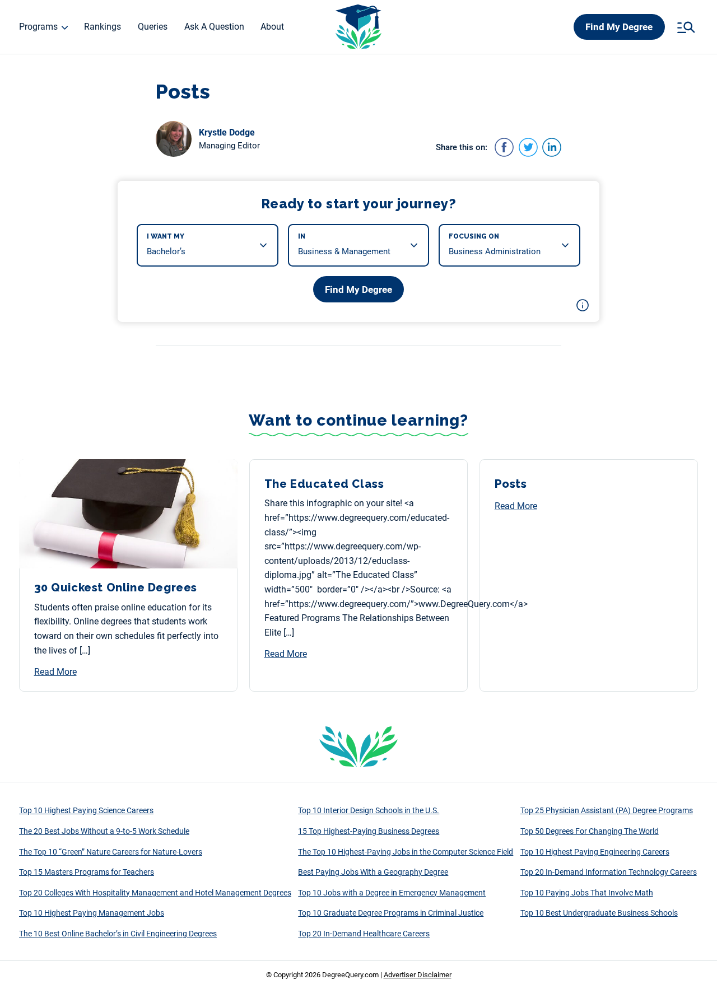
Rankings (102, 26)
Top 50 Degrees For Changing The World (589, 831)
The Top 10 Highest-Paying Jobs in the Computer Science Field (405, 851)
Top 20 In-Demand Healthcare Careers (364, 933)
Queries (152, 26)
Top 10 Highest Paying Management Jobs (91, 912)
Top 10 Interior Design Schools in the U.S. (368, 810)
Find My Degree (619, 26)
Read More (55, 671)
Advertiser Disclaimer (417, 975)
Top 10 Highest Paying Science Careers (86, 810)
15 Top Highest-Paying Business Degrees (368, 831)
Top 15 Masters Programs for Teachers (86, 871)
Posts (511, 484)
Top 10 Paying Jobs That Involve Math (586, 892)
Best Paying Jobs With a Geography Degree (373, 871)
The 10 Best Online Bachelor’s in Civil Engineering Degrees (118, 933)
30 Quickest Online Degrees (116, 587)
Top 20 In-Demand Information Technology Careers (608, 871)
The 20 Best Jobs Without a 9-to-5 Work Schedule (104, 831)
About (272, 26)
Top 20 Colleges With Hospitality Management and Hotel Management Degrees (155, 892)
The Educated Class (324, 484)
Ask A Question (214, 26)
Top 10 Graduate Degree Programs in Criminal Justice (390, 912)
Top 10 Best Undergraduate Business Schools (599, 912)
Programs (38, 26)
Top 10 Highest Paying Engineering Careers (594, 851)
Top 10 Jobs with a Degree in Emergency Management (392, 892)
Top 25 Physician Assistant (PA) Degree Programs (606, 810)
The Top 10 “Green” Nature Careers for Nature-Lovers (110, 851)
